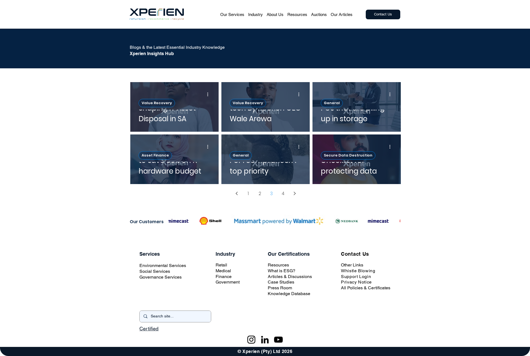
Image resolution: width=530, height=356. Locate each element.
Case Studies (281, 282)
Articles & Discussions (290, 276)
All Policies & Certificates (365, 287)
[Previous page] (237, 193)
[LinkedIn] (264, 339)
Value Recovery (157, 103)
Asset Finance (155, 155)
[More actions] (209, 94)
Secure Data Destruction (348, 155)
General (332, 103)
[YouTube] (278, 339)
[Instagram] (251, 339)
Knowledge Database (289, 293)
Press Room (280, 287)
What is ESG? (281, 270)
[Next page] (295, 193)
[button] (232, 14)
